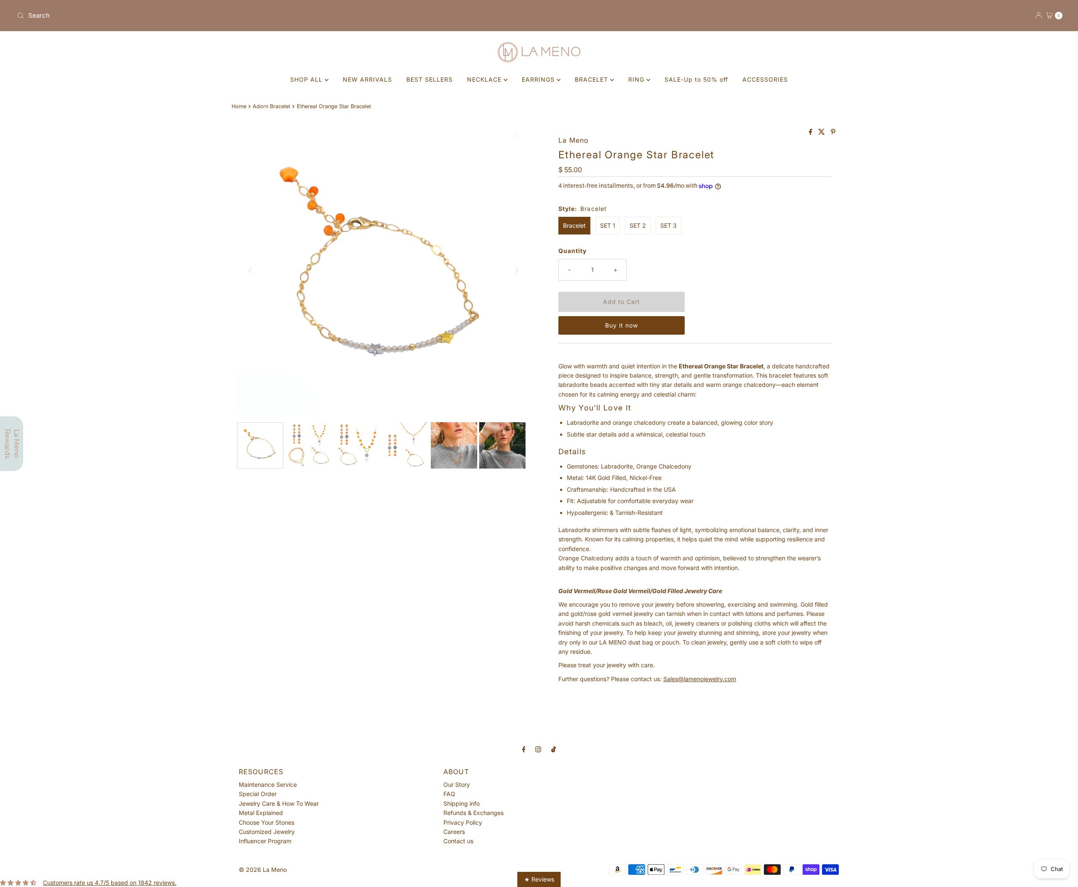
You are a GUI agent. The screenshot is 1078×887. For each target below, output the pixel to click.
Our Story (456, 784)
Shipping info (461, 803)
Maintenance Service (268, 784)
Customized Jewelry (267, 831)
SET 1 (607, 225)
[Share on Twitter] (822, 132)
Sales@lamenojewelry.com (699, 678)
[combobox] (274, 15)
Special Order (258, 793)
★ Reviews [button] (539, 879)
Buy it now (621, 325)
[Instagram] (538, 749)
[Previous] (250, 270)
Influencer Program (265, 840)
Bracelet (574, 225)
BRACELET (592, 79)
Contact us (458, 840)
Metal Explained (261, 812)
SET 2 (638, 225)
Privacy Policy (462, 822)
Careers (454, 831)
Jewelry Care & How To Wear (279, 803)
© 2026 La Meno (263, 869)
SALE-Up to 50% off (696, 79)
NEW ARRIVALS (367, 79)
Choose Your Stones (266, 822)
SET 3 (668, 225)
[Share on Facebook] (811, 132)
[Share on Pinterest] (833, 132)
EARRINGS (539, 79)
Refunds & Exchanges (473, 812)
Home (239, 106)
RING (637, 79)
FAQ (449, 793)
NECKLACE (485, 79)
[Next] (516, 270)
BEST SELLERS (429, 79)
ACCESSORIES (765, 79)
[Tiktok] (553, 749)
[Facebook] (524, 749)
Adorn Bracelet (271, 106)
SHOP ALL (307, 79)
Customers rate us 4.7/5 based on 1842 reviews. (109, 882)
